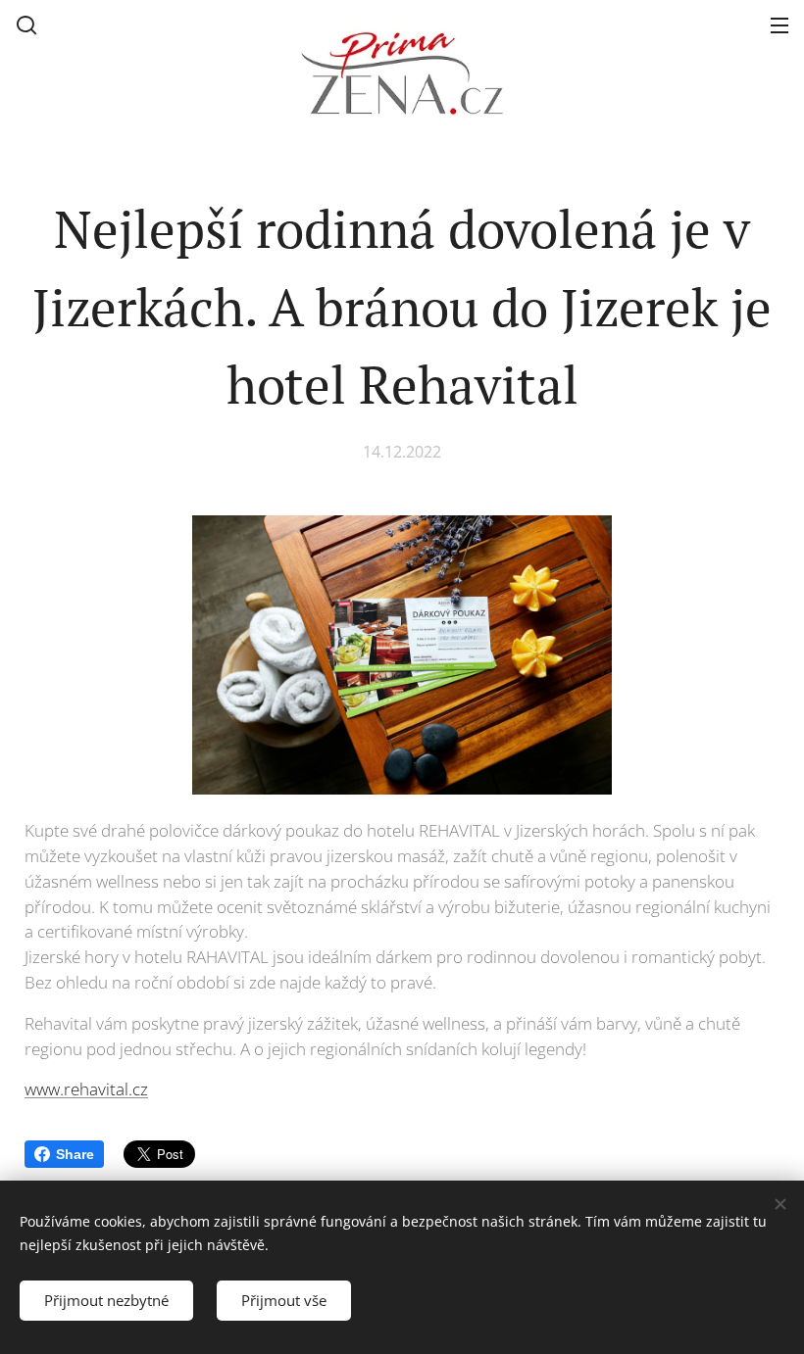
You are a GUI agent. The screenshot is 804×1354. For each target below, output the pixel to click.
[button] (26, 24)
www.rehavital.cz (86, 1089)
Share (75, 1154)
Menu (779, 24)
